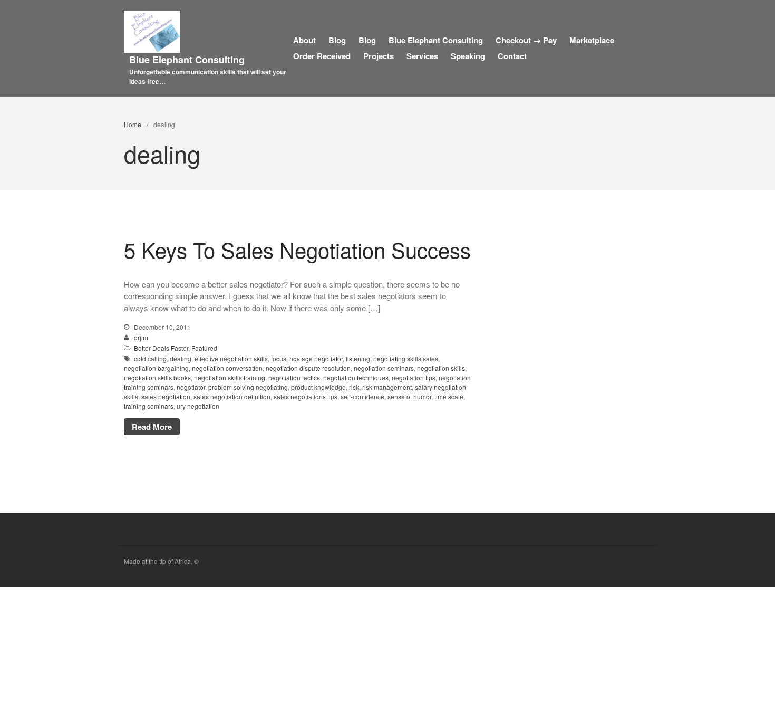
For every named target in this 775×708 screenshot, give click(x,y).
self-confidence (362, 396)
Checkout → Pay (526, 40)
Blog (337, 40)
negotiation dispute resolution (308, 367)
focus (278, 358)
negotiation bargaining (156, 367)
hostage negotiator (316, 358)
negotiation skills (441, 367)
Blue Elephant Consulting (187, 59)
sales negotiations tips (305, 396)
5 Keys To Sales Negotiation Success (297, 249)
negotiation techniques (356, 377)
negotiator (191, 386)
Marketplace (591, 40)
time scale (448, 396)
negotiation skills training (229, 377)
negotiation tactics (294, 377)
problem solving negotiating (248, 386)
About (304, 40)
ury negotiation (198, 405)
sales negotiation (165, 396)
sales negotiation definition (231, 396)
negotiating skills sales (405, 358)
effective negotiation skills (231, 358)
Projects (378, 56)
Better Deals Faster (161, 347)
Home (132, 124)
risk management (387, 386)
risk (354, 386)
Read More (152, 427)
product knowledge (318, 386)
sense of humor (409, 396)
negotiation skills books (157, 377)
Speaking (468, 56)
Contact (512, 56)
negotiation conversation (227, 367)
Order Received (322, 56)
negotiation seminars (384, 367)
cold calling (150, 358)
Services (422, 56)
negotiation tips (413, 377)
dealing (180, 358)
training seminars (148, 405)
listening (358, 358)
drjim (141, 337)
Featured (204, 347)
